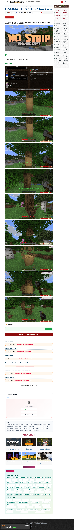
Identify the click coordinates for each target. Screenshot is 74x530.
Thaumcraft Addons (46, 504)
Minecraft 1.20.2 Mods (27, 428)
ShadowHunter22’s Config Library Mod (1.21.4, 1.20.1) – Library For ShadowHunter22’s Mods (13, 448)
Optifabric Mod (58, 33)
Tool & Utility (44, 494)
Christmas (16, 482)
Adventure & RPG (16, 477)
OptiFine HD (65, 10)
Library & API (9, 477)
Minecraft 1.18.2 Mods (46, 424)
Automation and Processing (46, 477)
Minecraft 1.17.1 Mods (29, 424)
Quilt (41, 12)
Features (19, 17)
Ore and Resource (17, 489)
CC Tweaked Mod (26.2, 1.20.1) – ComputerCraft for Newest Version (45, 462)
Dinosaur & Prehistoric (10, 484)
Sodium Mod (58, 23)
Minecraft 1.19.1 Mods (18, 426)
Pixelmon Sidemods (45, 502)
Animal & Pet (23, 477)
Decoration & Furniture (37, 482)
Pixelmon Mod (58, 15)
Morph (49, 487)
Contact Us (28, 520)
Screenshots (27, 17)
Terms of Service (34, 520)
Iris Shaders (57, 21)
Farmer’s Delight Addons (11, 502)
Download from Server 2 (29, 344)
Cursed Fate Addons (35, 502)
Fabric (39, 12)
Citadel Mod (57, 52)
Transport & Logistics (36, 494)
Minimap (27, 487)
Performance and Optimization (29, 489)
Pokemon (39, 489)
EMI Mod (64, 18)
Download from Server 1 (20, 344)
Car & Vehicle (9, 482)
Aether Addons (38, 507)
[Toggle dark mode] (65, 2)
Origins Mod (57, 39)
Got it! (27, 525)
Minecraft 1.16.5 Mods (20, 424)
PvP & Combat (47, 489)
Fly (34, 484)
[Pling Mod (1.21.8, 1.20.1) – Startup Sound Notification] (29, 442)
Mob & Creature (34, 487)
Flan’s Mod (57, 44)
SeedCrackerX (58, 58)
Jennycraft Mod (58, 60)
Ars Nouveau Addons (20, 509)
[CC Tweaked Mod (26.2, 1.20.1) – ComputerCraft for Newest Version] (44, 456)
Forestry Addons (30, 507)
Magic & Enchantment (19, 487)
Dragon (17, 484)
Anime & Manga (29, 477)
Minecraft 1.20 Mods (10, 428)
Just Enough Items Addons (45, 509)
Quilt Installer (65, 12)
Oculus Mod (64, 23)
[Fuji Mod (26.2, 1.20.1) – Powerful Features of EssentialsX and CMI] (44, 442)
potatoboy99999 (29, 12)
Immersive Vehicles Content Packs (23, 504)
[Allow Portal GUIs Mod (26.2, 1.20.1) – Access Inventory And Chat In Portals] (13, 456)
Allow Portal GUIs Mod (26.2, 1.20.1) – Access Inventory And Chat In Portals (13, 462)
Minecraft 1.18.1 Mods (37, 424)
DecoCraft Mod (58, 41)
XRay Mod (57, 28)
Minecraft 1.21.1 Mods (10, 430)
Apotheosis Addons (10, 509)
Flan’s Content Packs (10, 504)
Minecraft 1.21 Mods (45, 428)
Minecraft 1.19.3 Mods (36, 426)
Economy (29, 484)
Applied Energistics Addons (23, 502)
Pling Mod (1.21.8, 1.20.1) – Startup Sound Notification (29, 448)
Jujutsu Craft (65, 28)
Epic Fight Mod (65, 30)
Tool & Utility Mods (36, 430)
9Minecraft (36, 526)
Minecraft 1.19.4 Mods (45, 426)
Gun (45, 484)
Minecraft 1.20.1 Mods (18, 428)
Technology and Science (18, 494)
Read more (15, 527)
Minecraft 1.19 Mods (10, 426)
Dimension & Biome (47, 482)
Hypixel (49, 484)
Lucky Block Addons (36, 504)
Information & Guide (10, 487)
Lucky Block (64, 21)
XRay (49, 494)
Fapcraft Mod (65, 58)
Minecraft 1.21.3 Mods (19, 430)
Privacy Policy (41, 520)
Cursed (29, 482)
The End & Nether (27, 494)
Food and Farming (40, 484)
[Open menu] (8, 2)
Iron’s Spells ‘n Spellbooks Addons (32, 509)
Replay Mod (57, 47)
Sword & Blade (9, 494)
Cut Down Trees (22, 482)
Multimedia (9, 489)
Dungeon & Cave (23, 484)
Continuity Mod (58, 62)
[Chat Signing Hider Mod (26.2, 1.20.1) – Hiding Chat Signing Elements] (29, 456)
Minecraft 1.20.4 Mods (36, 428)
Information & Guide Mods (11, 424)
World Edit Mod (65, 39)
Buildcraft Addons (21, 507)
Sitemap (46, 520)
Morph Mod (64, 47)
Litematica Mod (65, 36)
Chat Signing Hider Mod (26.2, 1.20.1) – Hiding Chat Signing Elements (28, 462)
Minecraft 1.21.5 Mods (28, 430)
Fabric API (57, 10)
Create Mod (64, 25)
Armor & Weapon (37, 477)
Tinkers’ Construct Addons (11, 507)
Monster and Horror (42, 487)
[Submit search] (62, 2)
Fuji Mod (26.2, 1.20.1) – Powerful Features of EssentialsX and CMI (45, 448)
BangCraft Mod (65, 60)
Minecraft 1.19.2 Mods (27, 426)
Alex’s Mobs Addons (47, 507)
